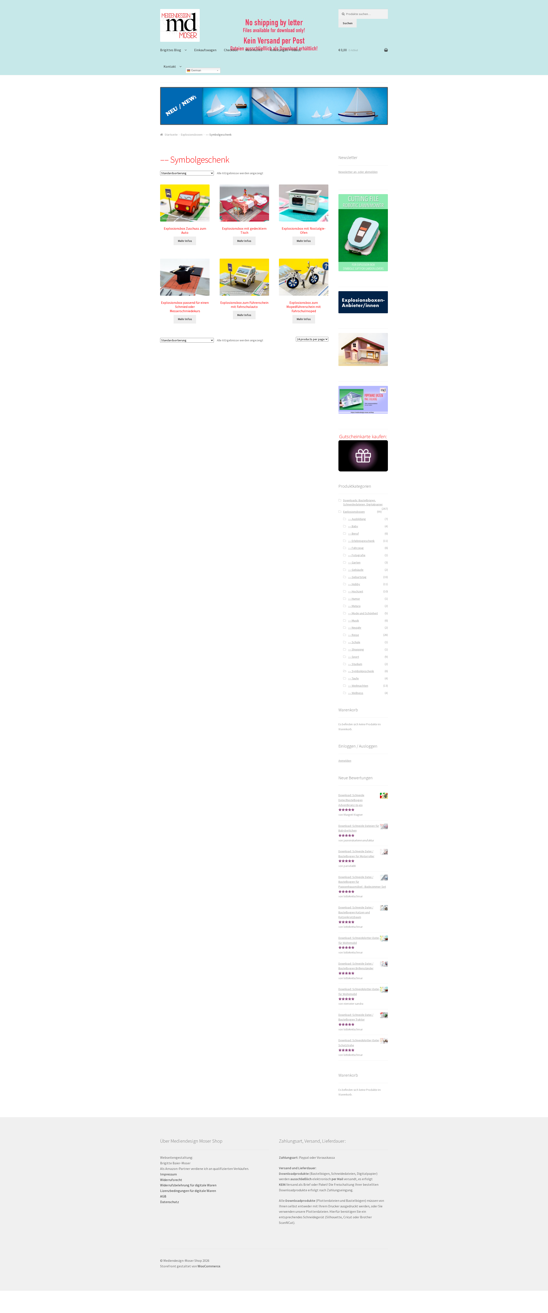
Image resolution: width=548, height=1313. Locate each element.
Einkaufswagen (205, 50)
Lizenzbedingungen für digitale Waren (188, 1191)
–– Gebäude (355, 570)
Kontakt (170, 66)
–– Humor (354, 599)
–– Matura (354, 606)
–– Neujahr (354, 628)
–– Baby (353, 526)
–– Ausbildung (357, 519)
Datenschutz (169, 1202)
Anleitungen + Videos (285, 50)
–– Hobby (354, 584)
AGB (163, 1196)
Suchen (348, 23)
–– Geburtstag (357, 577)
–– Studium (355, 664)
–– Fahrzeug (356, 548)
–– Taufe (353, 678)
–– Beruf (353, 533)
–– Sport (353, 657)
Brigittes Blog (170, 50)
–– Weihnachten (358, 686)
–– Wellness (355, 693)
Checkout (231, 50)
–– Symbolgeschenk (361, 671)
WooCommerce (209, 1266)
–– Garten (354, 562)
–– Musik (353, 620)
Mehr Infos (185, 241)
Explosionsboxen (192, 134)
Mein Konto (253, 50)
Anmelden (344, 761)
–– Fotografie (356, 555)
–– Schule (354, 642)
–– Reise (353, 635)
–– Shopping (356, 649)
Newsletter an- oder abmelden (358, 172)
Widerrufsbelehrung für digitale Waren (188, 1185)
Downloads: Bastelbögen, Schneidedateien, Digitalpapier (363, 502)
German (195, 70)
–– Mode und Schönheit (363, 613)
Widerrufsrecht (171, 1180)
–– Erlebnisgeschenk (361, 541)
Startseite (171, 134)
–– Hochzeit (355, 591)
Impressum (168, 1174)
